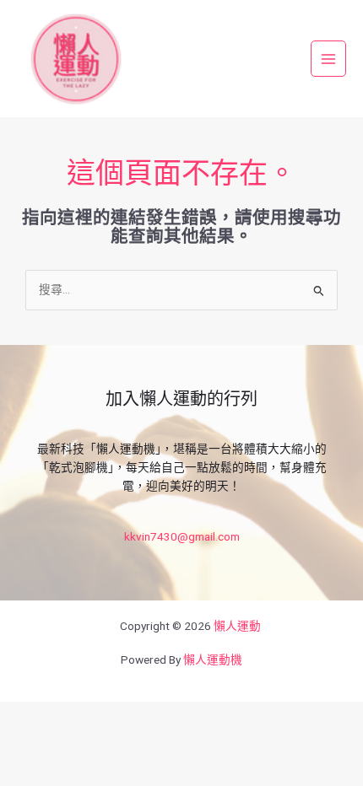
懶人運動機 (212, 659)
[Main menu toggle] (329, 58)
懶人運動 (237, 626)
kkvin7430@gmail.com (182, 536)
